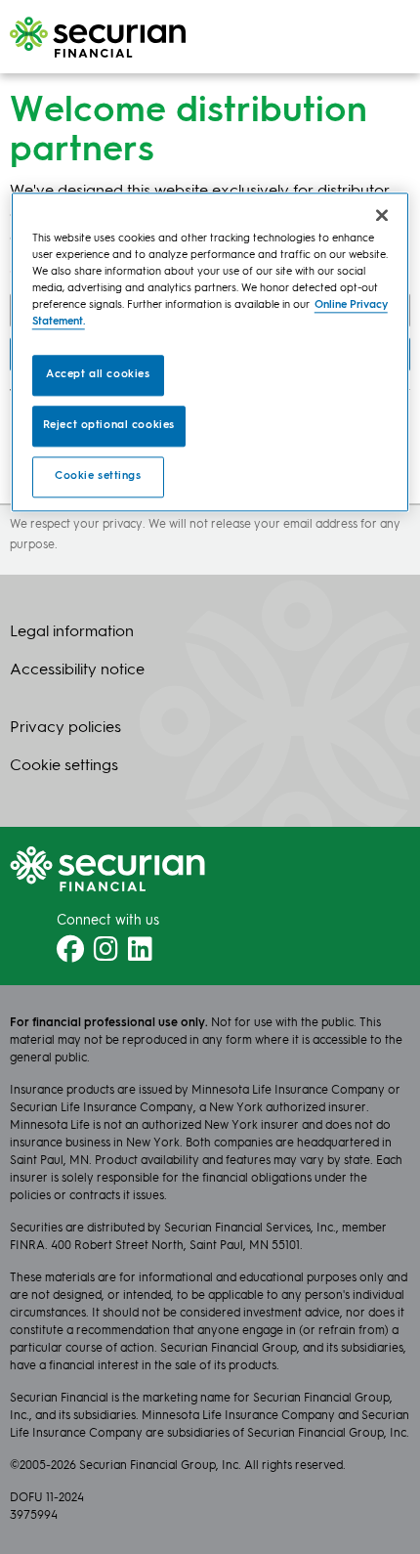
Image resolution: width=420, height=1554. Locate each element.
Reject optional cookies (109, 425)
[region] (210, 352)
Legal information (72, 632)
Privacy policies (65, 728)
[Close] (381, 215)
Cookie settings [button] (64, 766)
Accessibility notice (77, 670)
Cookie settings (98, 476)
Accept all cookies (97, 374)
